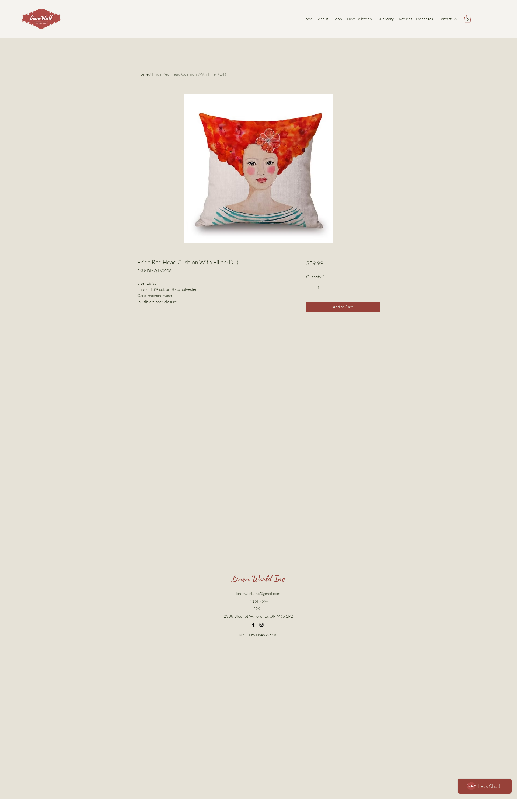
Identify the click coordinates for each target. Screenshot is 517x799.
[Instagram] (261, 624)
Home (143, 74)
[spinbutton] (318, 288)
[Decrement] (310, 288)
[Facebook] (253, 624)
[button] (467, 19)
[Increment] (326, 288)
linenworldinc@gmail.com (258, 593)
